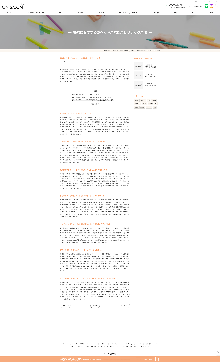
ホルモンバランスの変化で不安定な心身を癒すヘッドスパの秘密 (92, 97)
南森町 (136, 100)
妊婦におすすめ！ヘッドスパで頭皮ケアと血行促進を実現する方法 (93, 100)
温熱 (148, 100)
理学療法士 (137, 103)
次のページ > (125, 306)
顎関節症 (142, 107)
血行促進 (144, 103)
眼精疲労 (150, 103)
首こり (136, 107)
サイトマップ (145, 347)
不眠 (156, 103)
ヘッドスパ (142, 100)
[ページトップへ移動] (158, 359)
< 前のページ (65, 306)
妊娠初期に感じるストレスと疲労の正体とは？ (86, 94)
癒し (155, 107)
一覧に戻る (95, 306)
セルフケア (149, 107)
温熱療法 (154, 100)
